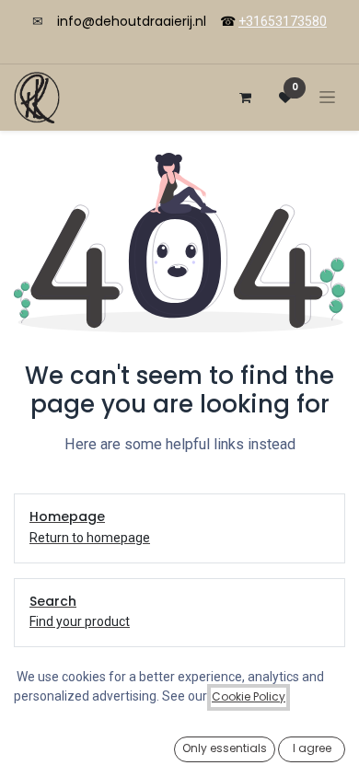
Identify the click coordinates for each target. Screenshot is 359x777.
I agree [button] (312, 748)
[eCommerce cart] (244, 97)
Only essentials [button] (224, 748)
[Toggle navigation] (327, 97)
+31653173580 (282, 21)
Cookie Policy (248, 696)
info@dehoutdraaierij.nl (131, 21)
